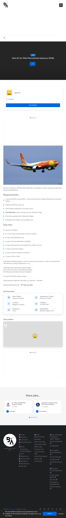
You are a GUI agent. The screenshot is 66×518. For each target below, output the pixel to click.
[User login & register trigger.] (4, 38)
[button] (33, 334)
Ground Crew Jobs (40, 444)
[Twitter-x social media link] (52, 508)
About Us (24, 437)
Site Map (23, 466)
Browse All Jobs (39, 437)
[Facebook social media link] (40, 508)
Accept (50, 513)
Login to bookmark (32, 64)
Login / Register (55, 439)
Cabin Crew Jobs (39, 442)
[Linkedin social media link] (60, 508)
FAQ (22, 454)
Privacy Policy (25, 459)
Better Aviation (12, 509)
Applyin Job (38, 459)
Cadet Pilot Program (40, 456)
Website (10, 99)
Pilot (47, 304)
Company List (38, 449)
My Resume (53, 459)
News (22, 447)
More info (60, 513)
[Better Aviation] (6, 5)
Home (23, 435)
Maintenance (25, 463)
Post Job (37, 461)
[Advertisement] (33, 20)
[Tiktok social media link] (56, 508)
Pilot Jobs (37, 439)
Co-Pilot (42, 304)
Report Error (25, 456)
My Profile (53, 446)
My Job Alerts (54, 457)
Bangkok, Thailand (18, 304)
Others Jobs (38, 447)
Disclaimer (24, 461)
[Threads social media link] (48, 508)
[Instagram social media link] (44, 508)
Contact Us (24, 440)
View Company (33, 105)
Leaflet (60, 346)
